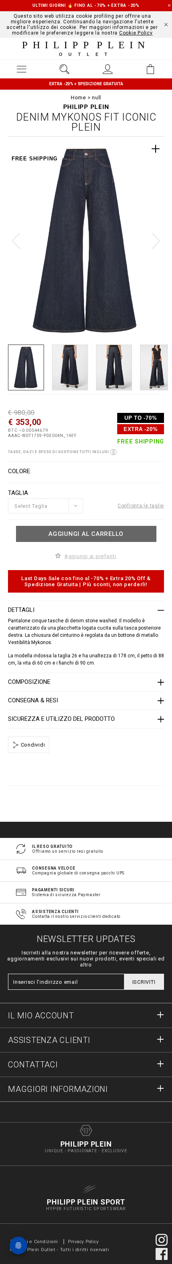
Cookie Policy (136, 33)
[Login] (107, 69)
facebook (162, 1254)
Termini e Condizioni (34, 1241)
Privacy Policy (83, 1241)
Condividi (32, 745)
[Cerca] (64, 69)
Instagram (162, 1240)
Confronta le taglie (141, 506)
